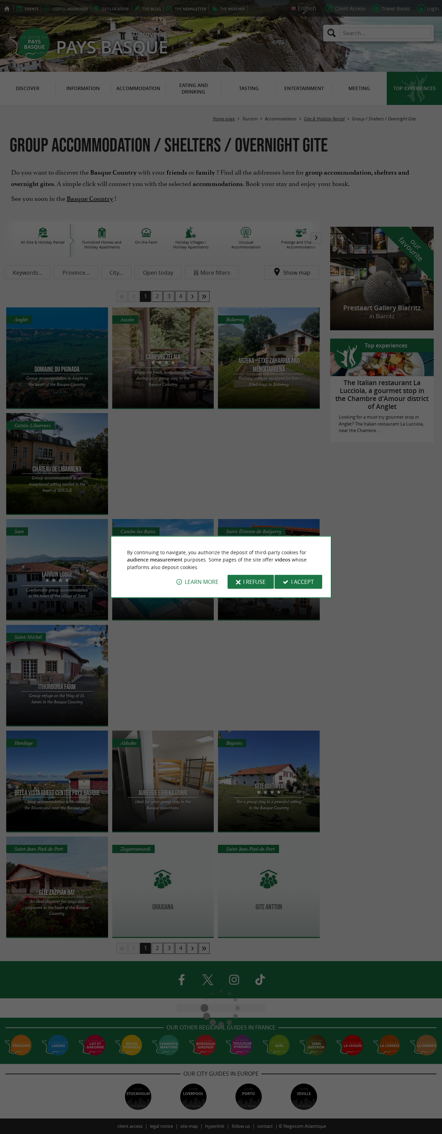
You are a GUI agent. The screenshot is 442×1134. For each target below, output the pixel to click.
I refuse (254, 582)
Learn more (202, 582)
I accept (302, 582)
